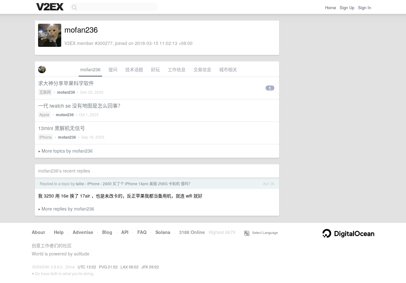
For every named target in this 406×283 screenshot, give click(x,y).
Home (330, 7)
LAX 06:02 (130, 266)
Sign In (364, 7)
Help (59, 232)
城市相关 (228, 69)
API (124, 232)
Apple (44, 114)
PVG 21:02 (108, 266)
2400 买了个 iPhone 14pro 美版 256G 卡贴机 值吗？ (147, 183)
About (38, 232)
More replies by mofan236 (68, 208)
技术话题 (134, 69)
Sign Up (347, 7)
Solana (162, 232)
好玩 (155, 69)
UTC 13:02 (87, 266)
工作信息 (177, 69)
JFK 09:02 (150, 266)
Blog (107, 232)
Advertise (83, 232)
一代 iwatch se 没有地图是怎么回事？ (80, 105)
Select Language (263, 232)
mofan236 (90, 69)
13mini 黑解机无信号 (61, 128)
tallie (80, 183)
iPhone (45, 137)
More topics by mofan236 (67, 151)
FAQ (142, 232)
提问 (112, 69)
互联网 (45, 92)
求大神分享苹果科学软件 (66, 83)
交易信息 (202, 69)
